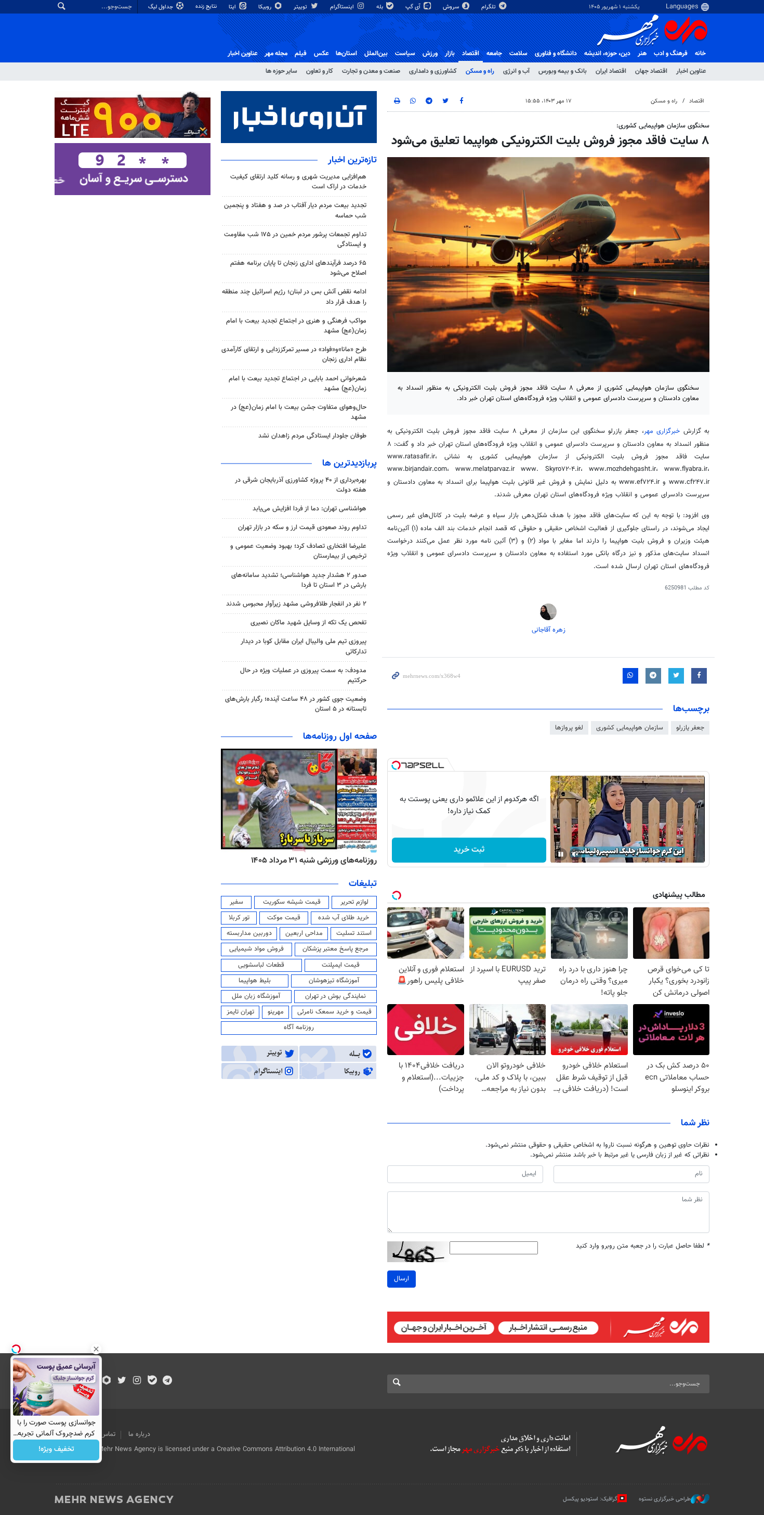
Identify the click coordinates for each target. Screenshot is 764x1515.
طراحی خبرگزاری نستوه (665, 1499)
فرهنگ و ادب (671, 53)
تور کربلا (239, 918)
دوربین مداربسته (249, 933)
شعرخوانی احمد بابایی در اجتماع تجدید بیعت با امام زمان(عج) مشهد (297, 384)
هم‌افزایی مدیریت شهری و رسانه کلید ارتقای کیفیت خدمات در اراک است (298, 182)
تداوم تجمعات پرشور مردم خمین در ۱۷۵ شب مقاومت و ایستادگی (295, 239)
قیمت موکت (283, 918)
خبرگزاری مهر (663, 431)
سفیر (236, 902)
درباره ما (139, 1434)
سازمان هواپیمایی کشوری (629, 728)
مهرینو (276, 1012)
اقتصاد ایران (611, 71)
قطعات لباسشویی (261, 965)
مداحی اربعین (304, 933)
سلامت (518, 53)
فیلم (301, 53)
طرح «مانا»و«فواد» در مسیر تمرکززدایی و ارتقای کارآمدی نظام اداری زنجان (293, 354)
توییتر (301, 7)
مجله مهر (276, 53)
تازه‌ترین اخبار (352, 160)
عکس (321, 53)
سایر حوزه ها (281, 71)
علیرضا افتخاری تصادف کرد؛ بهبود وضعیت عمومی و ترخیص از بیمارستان (298, 551)
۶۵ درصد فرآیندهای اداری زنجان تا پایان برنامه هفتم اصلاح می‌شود (298, 268)
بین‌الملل (376, 53)
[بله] (152, 1381)
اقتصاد (470, 53)
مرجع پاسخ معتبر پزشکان (335, 949)
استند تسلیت (354, 933)
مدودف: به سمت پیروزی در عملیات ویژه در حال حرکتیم (303, 675)
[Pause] (561, 854)
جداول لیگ (161, 7)
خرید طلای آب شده (343, 918)
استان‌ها (346, 53)
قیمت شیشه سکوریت (292, 902)
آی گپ (413, 7)
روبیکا (265, 7)
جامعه (494, 53)
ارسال (401, 1279)
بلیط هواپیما (255, 980)
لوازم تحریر (354, 902)
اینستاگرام (342, 7)
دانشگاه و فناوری (556, 53)
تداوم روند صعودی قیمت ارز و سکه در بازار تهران (302, 527)
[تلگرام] (167, 1381)
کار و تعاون (319, 71)
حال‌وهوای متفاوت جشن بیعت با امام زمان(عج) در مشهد (298, 412)
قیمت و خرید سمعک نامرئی (334, 1012)
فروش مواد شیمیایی (256, 949)
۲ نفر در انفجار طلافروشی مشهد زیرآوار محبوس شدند (296, 604)
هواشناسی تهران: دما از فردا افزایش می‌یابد (309, 509)
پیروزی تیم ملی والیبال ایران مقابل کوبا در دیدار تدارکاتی (303, 646)
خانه (700, 53)
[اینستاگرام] (136, 1381)
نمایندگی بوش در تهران (335, 996)
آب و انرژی (516, 71)
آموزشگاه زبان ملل (256, 996)
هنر (642, 53)
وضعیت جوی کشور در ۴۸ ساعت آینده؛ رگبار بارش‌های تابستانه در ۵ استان (295, 704)
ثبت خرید (469, 849)
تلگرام (489, 7)
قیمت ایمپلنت (341, 965)
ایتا (233, 7)
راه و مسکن (480, 71)
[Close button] (96, 1349)
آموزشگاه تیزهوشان (334, 980)
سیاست (405, 53)
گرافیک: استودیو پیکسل (590, 1499)
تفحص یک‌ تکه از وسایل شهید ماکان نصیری (308, 623)
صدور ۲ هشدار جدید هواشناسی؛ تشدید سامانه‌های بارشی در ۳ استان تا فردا (298, 580)
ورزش (430, 53)
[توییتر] (121, 1381)
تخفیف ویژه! (56, 1450)
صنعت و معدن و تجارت (371, 71)
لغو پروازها (569, 728)
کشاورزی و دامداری (433, 71)
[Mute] (575, 854)
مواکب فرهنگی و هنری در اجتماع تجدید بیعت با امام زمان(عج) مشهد (296, 326)
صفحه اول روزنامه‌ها (340, 736)
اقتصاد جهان (651, 71)
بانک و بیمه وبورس (562, 71)
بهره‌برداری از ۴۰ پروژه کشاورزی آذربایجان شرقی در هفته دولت (300, 485)
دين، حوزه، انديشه (607, 53)
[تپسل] (396, 765)
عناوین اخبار (691, 71)
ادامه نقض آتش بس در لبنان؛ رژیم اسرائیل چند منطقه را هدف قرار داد (294, 297)
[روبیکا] (106, 1381)
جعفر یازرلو (690, 728)
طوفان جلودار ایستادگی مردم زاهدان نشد (312, 436)
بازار (450, 53)
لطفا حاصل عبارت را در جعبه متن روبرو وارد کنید (642, 1246)
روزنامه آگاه (299, 1027)
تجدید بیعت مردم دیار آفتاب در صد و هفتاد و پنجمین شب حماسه (295, 210)
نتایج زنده (206, 6)
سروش (451, 7)
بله (380, 7)
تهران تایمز (240, 1012)
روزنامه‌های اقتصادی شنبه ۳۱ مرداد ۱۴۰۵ (310, 860)
